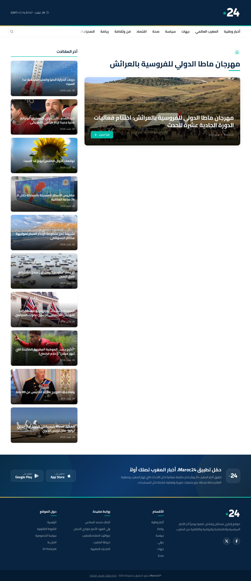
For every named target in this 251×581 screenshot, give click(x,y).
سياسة (170, 31)
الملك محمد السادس (97, 522)
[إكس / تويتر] (226, 541)
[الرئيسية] (237, 52)
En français (49, 549)
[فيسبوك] (236, 541)
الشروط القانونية (46, 529)
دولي (161, 542)
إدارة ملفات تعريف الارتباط (103, 575)
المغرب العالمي (206, 31)
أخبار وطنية (232, 31)
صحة (155, 31)
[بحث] (11, 31)
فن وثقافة (123, 31)
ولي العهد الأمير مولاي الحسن (92, 529)
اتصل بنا (51, 542)
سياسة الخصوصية (45, 535)
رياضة (104, 31)
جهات (185, 31)
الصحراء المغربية (83, 31)
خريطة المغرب (101, 542)
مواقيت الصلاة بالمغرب (96, 535)
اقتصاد (141, 31)
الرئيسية (51, 522)
